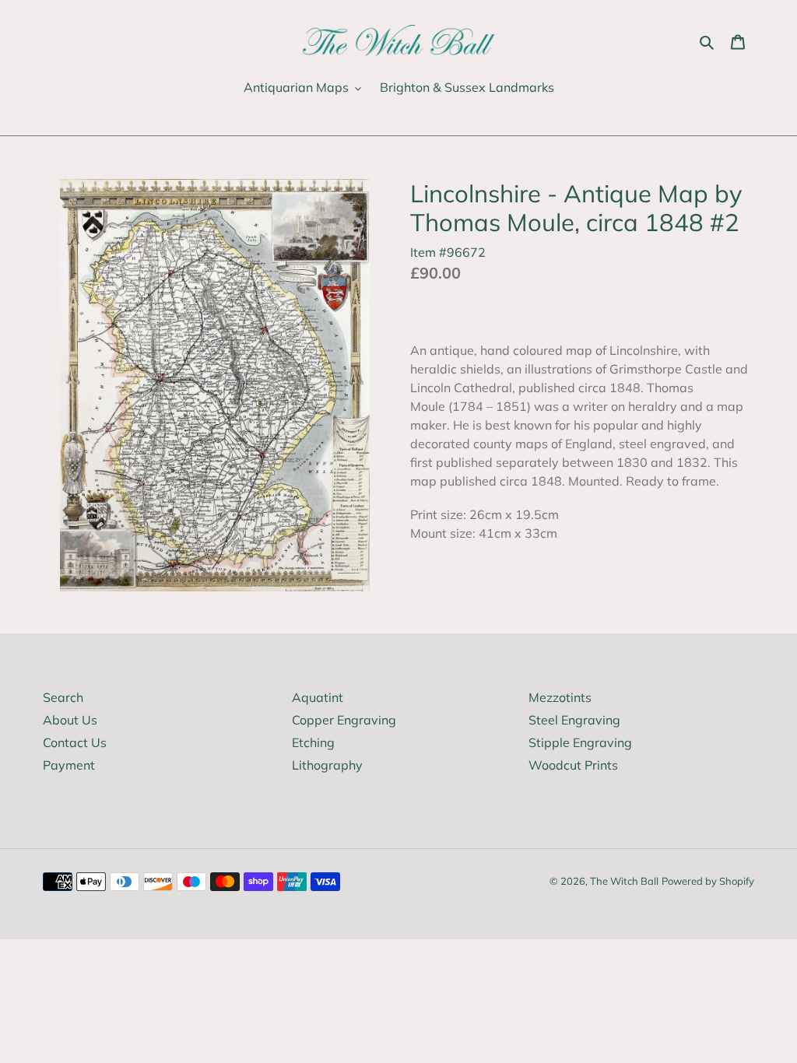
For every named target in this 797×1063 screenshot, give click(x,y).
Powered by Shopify (708, 881)
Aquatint (317, 697)
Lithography (327, 765)
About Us (70, 720)
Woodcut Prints (573, 765)
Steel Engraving (574, 720)
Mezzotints (560, 697)
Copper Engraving (344, 720)
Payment (69, 765)
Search (63, 697)
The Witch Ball (624, 881)
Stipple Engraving (580, 742)
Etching (313, 742)
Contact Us (75, 742)
